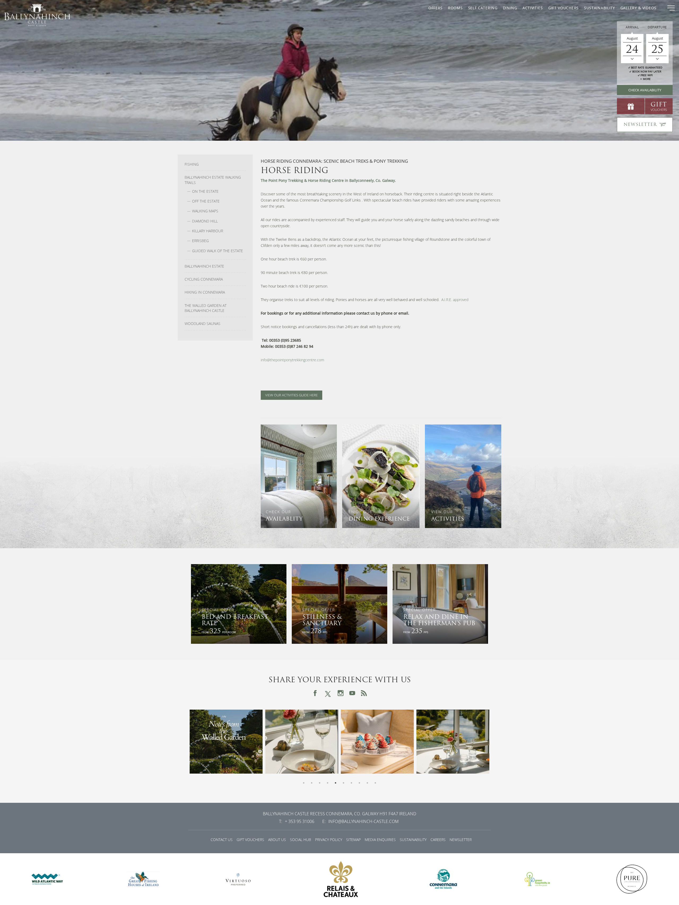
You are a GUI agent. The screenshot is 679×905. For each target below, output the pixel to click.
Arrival (632, 27)
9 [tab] (367, 783)
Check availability (644, 90)
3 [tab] (319, 783)
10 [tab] (375, 783)
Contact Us (222, 839)
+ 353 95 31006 (299, 821)
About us (277, 839)
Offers (435, 7)
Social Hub (300, 839)
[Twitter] (328, 693)
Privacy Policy (328, 839)
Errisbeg (200, 240)
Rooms (455, 7)
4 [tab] (327, 783)
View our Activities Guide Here (291, 395)
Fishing (192, 164)
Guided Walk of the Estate (217, 250)
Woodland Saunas (202, 323)
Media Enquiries (380, 839)
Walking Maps (205, 211)
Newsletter (461, 839)
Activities (533, 7)
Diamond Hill (205, 221)
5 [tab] (335, 783)
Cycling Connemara (204, 279)
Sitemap (353, 839)
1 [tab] (303, 783)
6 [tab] (343, 783)
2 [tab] (311, 783)
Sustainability (599, 7)
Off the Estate (206, 201)
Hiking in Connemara (205, 292)
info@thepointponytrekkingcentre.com (292, 359)
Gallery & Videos (638, 7)
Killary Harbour (207, 231)
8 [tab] (359, 783)
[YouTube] (352, 693)
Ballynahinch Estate (204, 266)
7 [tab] (351, 783)
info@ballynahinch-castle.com (363, 821)
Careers (438, 839)
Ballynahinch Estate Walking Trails (213, 180)
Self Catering (483, 7)
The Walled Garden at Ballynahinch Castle (206, 308)
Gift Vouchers (563, 7)
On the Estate (205, 191)
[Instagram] (340, 693)
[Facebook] (315, 693)
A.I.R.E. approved (454, 299)
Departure (657, 27)
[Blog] (364, 693)
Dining (510, 7)
